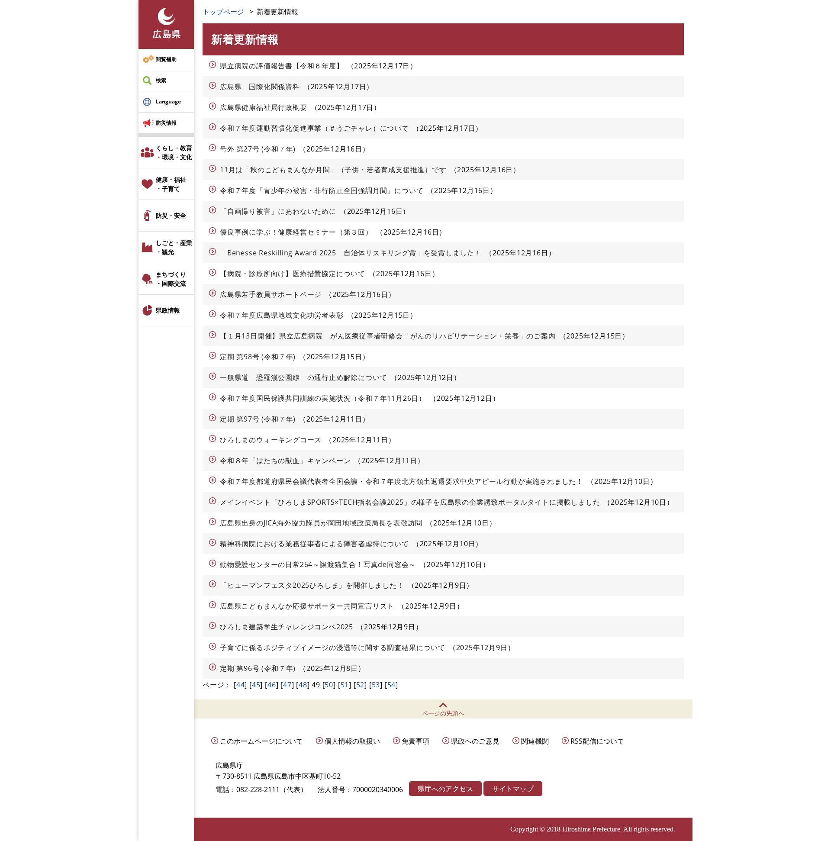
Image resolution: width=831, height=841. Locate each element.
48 (303, 685)
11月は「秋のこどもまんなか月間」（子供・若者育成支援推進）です (333, 169)
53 (376, 685)
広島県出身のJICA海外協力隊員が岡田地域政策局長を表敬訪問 (321, 523)
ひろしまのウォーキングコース (271, 440)
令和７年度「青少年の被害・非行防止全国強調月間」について (321, 190)
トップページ (223, 11)
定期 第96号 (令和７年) (258, 668)
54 (391, 685)
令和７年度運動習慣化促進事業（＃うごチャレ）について (314, 128)
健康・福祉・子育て (171, 184)
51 (345, 685)
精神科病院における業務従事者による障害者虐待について (314, 543)
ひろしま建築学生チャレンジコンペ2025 (286, 627)
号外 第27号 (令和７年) (258, 149)
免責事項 (415, 741)
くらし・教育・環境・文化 (174, 152)
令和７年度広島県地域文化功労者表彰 (282, 315)
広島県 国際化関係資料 (260, 86)
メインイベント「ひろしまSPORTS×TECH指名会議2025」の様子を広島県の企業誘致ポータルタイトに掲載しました (410, 502)
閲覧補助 (166, 59)
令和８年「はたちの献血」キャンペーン (285, 460)
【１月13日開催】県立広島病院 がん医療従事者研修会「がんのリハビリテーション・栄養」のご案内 (388, 336)
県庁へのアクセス (445, 788)
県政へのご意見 (475, 741)
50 (329, 685)
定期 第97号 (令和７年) (258, 419)
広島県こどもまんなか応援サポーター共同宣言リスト (307, 606)
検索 (161, 80)
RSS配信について (597, 741)
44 (240, 685)
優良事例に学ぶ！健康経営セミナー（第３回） (296, 232)
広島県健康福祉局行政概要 (263, 107)
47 (287, 685)
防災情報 (166, 122)
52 (360, 685)
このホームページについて (261, 741)
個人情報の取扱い (352, 741)
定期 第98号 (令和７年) (258, 356)
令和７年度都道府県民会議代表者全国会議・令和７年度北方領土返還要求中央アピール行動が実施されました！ (401, 481)
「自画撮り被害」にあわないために (278, 211)
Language (168, 101)
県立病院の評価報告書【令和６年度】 (282, 66)
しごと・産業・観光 (174, 247)
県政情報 (168, 310)
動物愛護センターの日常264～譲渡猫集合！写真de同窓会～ (318, 564)
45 (256, 685)
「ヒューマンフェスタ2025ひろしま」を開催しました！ (312, 585)
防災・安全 (171, 215)
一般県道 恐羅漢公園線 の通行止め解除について (303, 377)
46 (271, 685)
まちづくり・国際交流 (171, 278)
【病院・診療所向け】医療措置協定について (292, 273)
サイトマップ (513, 788)
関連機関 (535, 741)
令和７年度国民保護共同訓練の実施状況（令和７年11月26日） (323, 398)
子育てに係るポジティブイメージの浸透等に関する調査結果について (332, 647)
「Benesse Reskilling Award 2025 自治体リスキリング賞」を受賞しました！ (351, 253)
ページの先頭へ (443, 713)
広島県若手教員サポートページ (271, 294)
